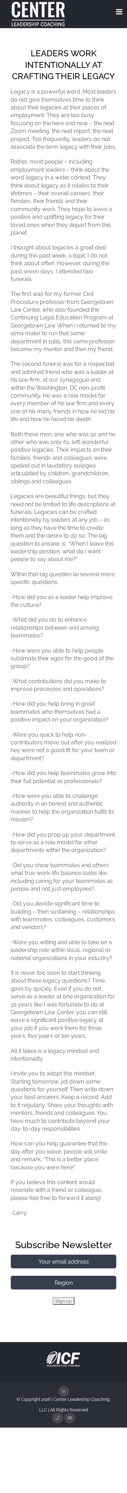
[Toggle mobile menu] (119, 11)
